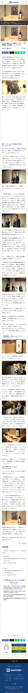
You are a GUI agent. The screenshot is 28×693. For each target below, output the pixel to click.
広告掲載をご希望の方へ (20, 678)
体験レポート (9, 48)
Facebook (15, 684)
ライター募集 (8, 678)
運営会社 (20, 674)
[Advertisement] (14, 127)
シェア (6, 52)
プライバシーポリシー (19, 676)
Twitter (13, 684)
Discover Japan (9, 99)
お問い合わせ (8, 676)
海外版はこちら (8, 680)
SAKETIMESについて (8, 674)
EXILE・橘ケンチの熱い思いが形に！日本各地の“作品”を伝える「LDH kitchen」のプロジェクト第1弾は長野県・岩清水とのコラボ (14, 587)
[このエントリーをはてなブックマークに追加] (22, 53)
